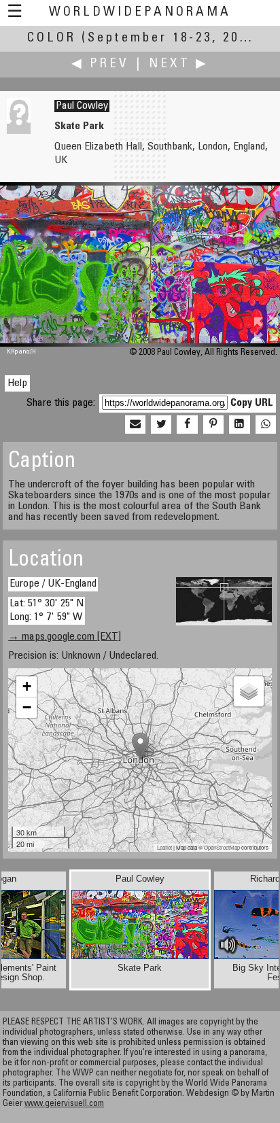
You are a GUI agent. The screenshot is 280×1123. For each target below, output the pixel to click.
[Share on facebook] (186, 424)
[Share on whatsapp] (265, 424)
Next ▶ (179, 64)
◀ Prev (100, 64)
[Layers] (249, 691)
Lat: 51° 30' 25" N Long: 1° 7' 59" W (47, 610)
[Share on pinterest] (213, 424)
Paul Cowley (82, 106)
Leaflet (164, 847)
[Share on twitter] (161, 424)
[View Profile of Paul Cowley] (19, 131)
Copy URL (251, 403)
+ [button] (26, 686)
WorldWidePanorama (140, 12)
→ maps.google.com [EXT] (64, 637)
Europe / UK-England (53, 583)
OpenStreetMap (222, 847)
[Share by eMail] (135, 424)
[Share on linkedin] (239, 424)
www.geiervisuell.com (64, 1104)
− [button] (26, 707)
